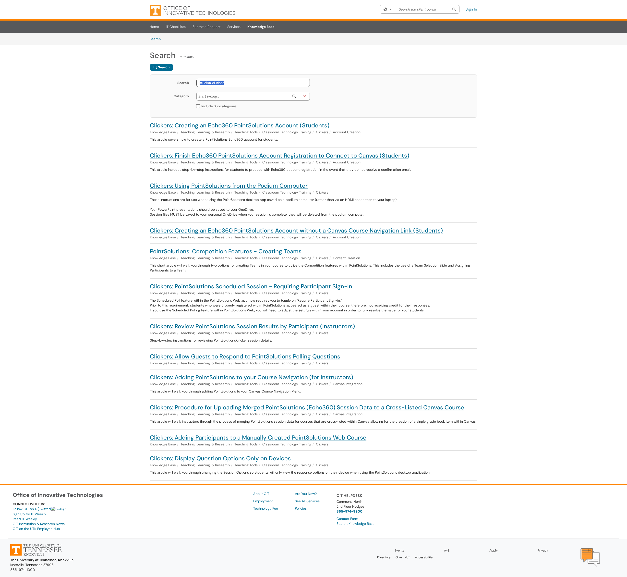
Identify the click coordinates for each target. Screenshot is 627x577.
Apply (493, 550)
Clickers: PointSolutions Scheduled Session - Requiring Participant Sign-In (251, 286)
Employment (263, 501)
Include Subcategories (219, 106)
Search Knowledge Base (355, 523)
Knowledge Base (260, 27)
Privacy (543, 550)
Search (157, 39)
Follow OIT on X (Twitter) (32, 509)
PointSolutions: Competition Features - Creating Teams (225, 251)
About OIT (261, 493)
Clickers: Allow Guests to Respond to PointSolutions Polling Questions (245, 356)
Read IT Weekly (25, 519)
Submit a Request (206, 27)
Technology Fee (265, 508)
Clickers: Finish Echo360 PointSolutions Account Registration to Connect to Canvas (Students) (279, 155)
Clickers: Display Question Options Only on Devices (220, 458)
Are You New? (306, 493)
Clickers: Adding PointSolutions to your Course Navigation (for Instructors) (251, 377)
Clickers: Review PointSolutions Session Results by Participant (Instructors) (252, 326)
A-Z (446, 550)
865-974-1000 (22, 569)
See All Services (307, 501)
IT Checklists (176, 27)
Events (399, 550)
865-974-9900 (349, 511)
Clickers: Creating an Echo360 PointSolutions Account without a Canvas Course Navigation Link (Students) (296, 230)
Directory (384, 557)
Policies (301, 508)
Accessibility (424, 557)
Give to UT (403, 557)
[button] (294, 96)
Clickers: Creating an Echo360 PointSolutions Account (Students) (239, 125)
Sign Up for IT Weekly (29, 514)
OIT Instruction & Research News (39, 524)
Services (234, 27)
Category (181, 96)
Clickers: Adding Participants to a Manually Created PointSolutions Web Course (258, 437)
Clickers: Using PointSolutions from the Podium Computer (229, 185)
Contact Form (347, 518)
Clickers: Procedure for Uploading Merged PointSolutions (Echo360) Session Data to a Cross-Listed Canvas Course (307, 407)
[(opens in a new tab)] (192, 10)
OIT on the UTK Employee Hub (36, 529)
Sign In (471, 9)
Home (154, 27)
